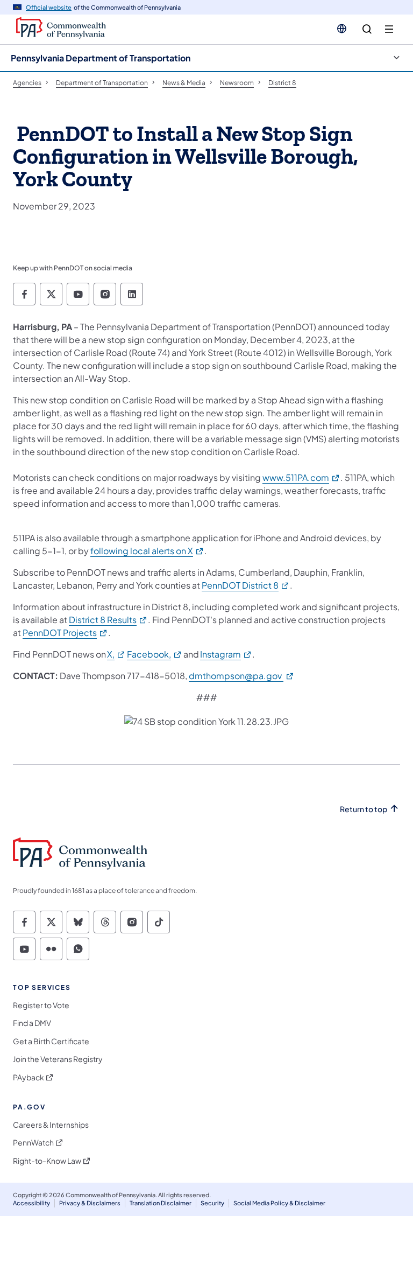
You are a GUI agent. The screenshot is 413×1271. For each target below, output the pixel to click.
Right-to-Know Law (47, 1160)
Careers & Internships (51, 1124)
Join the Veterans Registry (58, 1059)
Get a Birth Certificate (51, 1041)
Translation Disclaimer (160, 1202)
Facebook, (154, 654)
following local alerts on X (147, 550)
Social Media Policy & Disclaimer (279, 1202)
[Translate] (342, 28)
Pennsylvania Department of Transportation (100, 58)
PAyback (28, 1077)
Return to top (363, 809)
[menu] (389, 29)
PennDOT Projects (65, 632)
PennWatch (33, 1142)
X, (116, 654)
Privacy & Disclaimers (89, 1202)
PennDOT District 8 (246, 585)
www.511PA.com (301, 477)
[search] (367, 29)
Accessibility (31, 1202)
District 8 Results (108, 619)
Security (212, 1202)
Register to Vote (41, 1005)
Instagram (226, 654)
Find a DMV (32, 1023)
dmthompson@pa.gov (242, 675)
